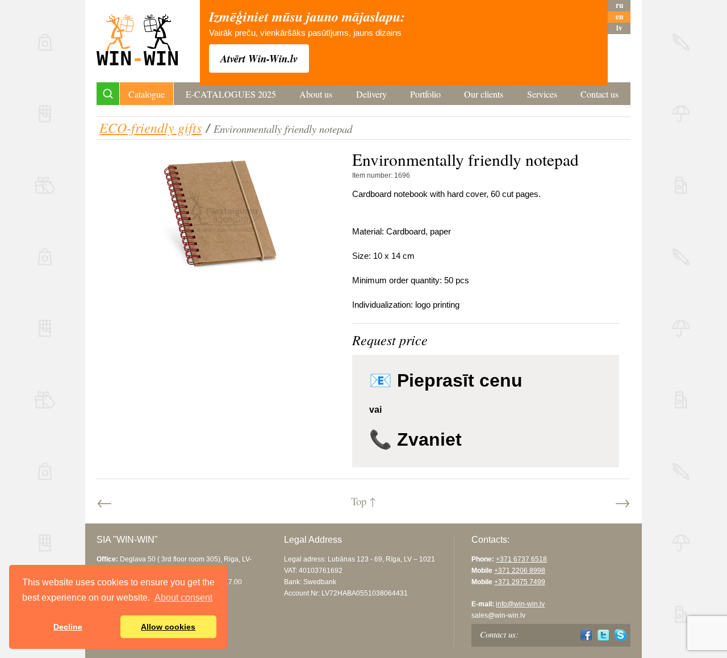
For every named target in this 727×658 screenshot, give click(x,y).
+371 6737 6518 (521, 559)
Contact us (599, 94)
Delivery (371, 94)
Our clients (483, 94)
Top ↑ (363, 501)
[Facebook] (586, 635)
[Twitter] (603, 635)
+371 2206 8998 (519, 571)
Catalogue (146, 94)
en (619, 16)
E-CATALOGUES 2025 (231, 94)
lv (619, 28)
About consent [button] (183, 597)
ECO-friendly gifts (150, 127)
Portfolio (425, 94)
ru (619, 5)
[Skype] (620, 635)
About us (315, 94)
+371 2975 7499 (519, 582)
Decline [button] (67, 626)
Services (542, 94)
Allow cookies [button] (168, 626)
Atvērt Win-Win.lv (259, 58)
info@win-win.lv (520, 604)
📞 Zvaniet (415, 439)
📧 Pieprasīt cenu (446, 380)
